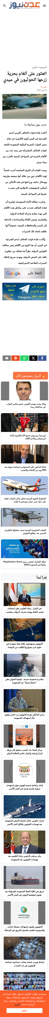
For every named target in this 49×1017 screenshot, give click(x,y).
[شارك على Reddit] (15, 358)
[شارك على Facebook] (42, 358)
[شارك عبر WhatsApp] (24, 358)
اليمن (34, 67)
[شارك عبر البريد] (6, 358)
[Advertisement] (24, 37)
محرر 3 (44, 87)
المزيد (17, 1004)
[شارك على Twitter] (33, 358)
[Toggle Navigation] (45, 5)
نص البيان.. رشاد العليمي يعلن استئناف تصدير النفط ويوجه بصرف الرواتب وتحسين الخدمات (24, 611)
